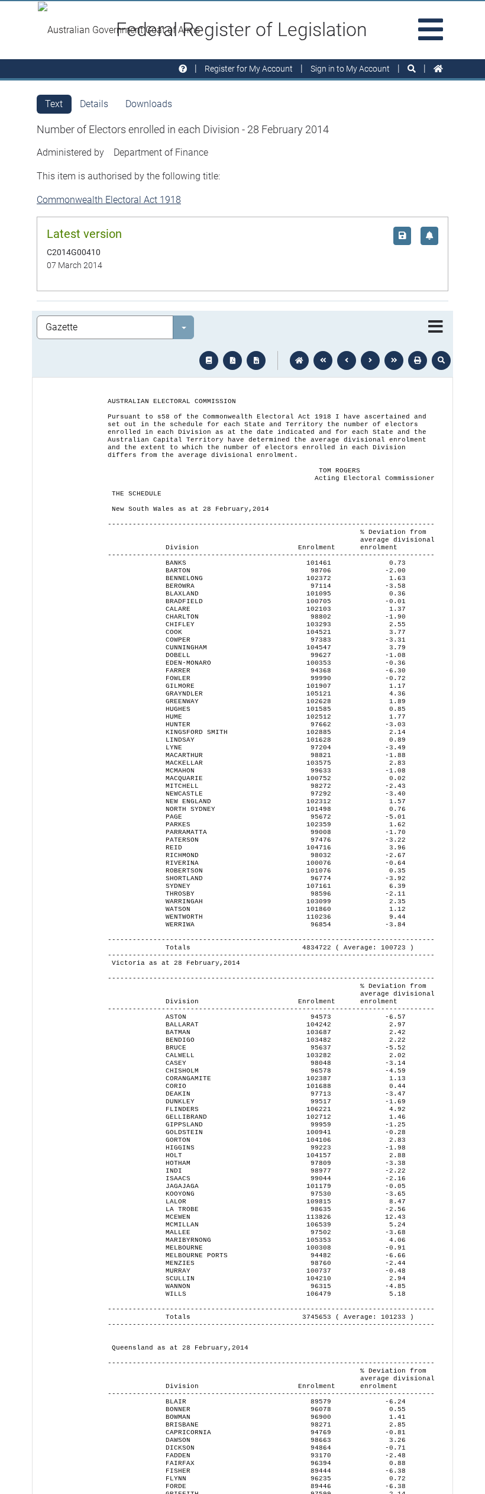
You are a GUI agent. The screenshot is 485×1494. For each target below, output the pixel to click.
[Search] (411, 69)
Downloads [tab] (148, 104)
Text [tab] (54, 104)
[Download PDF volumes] (232, 360)
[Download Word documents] (256, 360)
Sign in (350, 68)
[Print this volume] (417, 360)
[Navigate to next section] (370, 360)
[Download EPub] (208, 360)
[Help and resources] (182, 69)
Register (249, 68)
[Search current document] (441, 360)
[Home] (438, 69)
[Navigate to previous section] (346, 360)
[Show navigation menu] (435, 327)
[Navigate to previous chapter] (322, 360)
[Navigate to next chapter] (393, 360)
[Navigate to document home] (299, 360)
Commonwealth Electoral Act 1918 (109, 199)
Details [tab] (94, 104)
